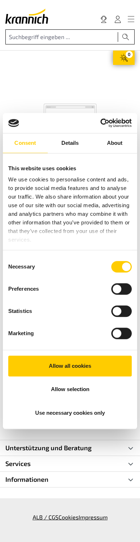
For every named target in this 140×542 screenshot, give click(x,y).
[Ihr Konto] (117, 19)
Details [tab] (70, 143)
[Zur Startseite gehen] (26, 16)
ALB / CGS (46, 517)
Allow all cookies (70, 366)
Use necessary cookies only (70, 413)
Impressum (93, 517)
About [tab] (115, 143)
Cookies (69, 517)
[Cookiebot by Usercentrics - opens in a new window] (101, 123)
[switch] (121, 289)
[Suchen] (125, 37)
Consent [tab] (25, 143)
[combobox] (62, 37)
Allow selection (70, 389)
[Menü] (131, 19)
